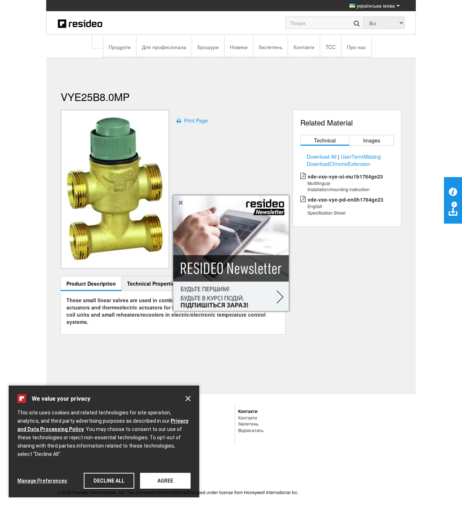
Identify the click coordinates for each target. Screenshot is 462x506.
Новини (239, 46)
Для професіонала (164, 46)
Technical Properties (152, 283)
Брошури (208, 46)
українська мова (375, 5)
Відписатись (250, 430)
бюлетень (248, 424)
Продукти (120, 46)
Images (371, 140)
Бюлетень (270, 46)
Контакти (303, 46)
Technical (325, 140)
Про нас (356, 46)
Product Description (91, 283)
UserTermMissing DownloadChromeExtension (344, 160)
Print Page (194, 120)
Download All (321, 156)
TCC (331, 46)
